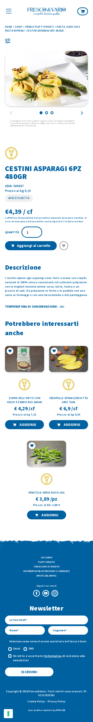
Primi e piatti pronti (39, 26)
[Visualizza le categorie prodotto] (7, 41)
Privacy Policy (56, 701)
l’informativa (52, 656)
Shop (18, 26)
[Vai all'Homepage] (46, 12)
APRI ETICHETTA (18, 198)
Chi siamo (46, 557)
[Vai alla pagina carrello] (82, 11)
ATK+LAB (60, 710)
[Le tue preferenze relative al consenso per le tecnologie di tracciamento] (8, 713)
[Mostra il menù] (8, 11)
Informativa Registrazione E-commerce (46, 571)
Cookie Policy (36, 701)
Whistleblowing (46, 575)
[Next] (82, 113)
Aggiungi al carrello (33, 245)
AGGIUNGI (27, 424)
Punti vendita (46, 562)
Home (8, 26)
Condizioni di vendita (47, 566)
